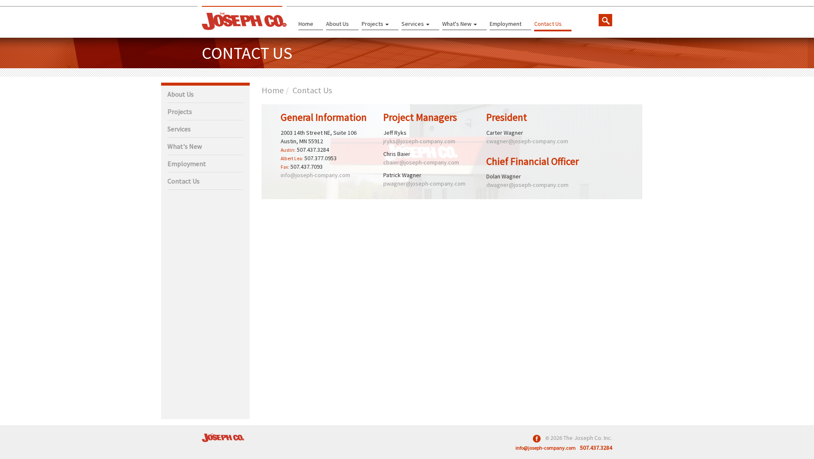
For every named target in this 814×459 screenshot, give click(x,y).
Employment (505, 24)
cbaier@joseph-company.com (421, 162)
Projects (373, 24)
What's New (457, 24)
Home (305, 24)
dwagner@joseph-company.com (527, 185)
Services (413, 24)
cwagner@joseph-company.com (527, 141)
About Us (337, 24)
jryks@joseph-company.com (419, 141)
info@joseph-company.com (315, 175)
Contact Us (548, 24)
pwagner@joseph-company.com (424, 183)
